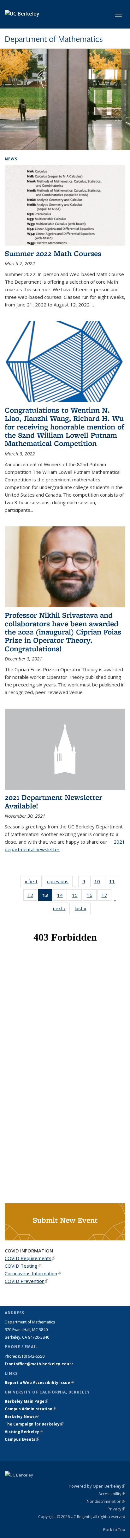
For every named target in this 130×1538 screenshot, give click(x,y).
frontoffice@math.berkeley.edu (39, 1364)
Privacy (116, 1509)
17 (106, 896)
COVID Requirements (30, 1258)
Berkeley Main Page (26, 1401)
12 (32, 896)
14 (62, 896)
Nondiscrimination (106, 1501)
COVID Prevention (26, 1281)
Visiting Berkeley (24, 1431)
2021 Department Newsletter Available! (53, 801)
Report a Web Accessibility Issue (39, 1382)
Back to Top (114, 1529)
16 (92, 896)
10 (99, 882)
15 (77, 896)
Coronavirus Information (33, 1273)
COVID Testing (23, 1266)
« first (33, 881)
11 (114, 882)
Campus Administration (30, 1409)
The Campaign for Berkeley (34, 1424)
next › (61, 908)
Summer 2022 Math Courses (53, 253)
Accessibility (111, 1493)
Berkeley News (21, 1416)
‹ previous (60, 881)
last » (83, 908)
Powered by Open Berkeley (97, 1486)
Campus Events (22, 1439)
